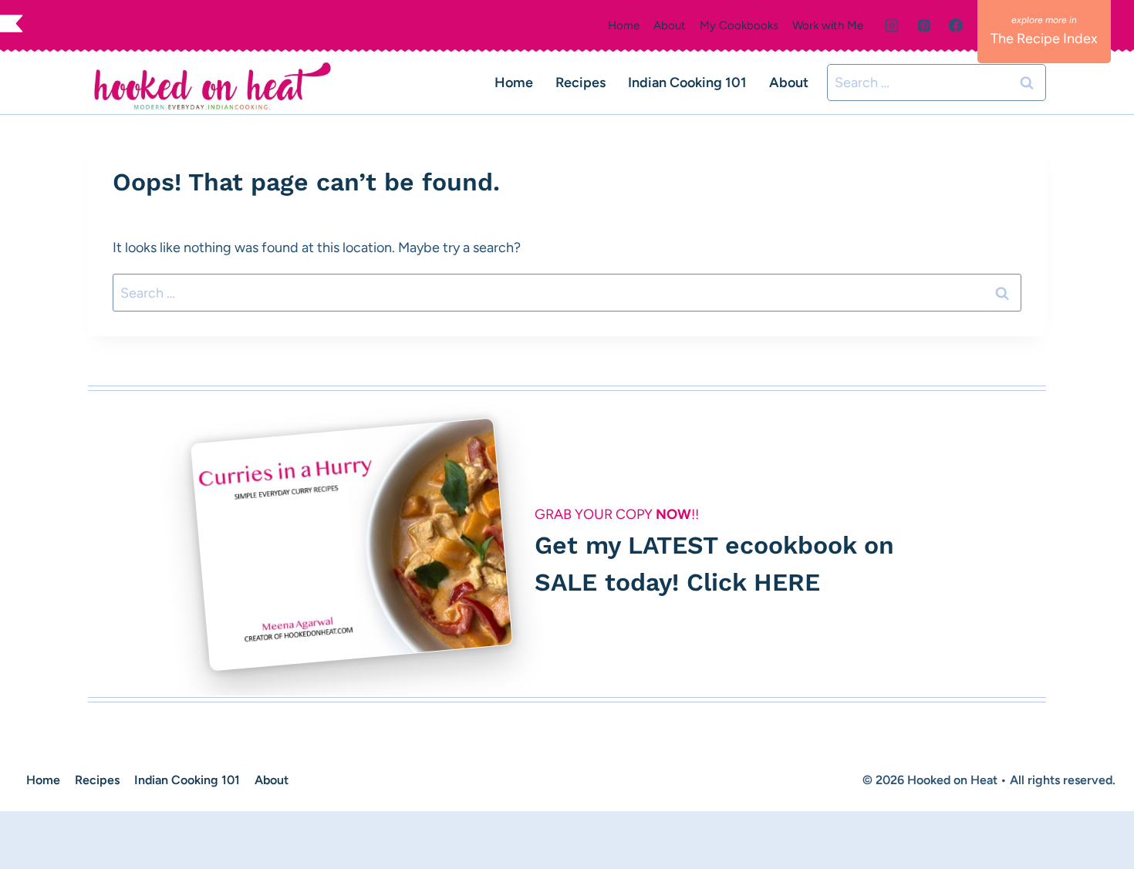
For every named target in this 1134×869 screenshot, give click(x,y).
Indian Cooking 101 (687, 82)
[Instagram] (892, 25)
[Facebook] (956, 25)
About (669, 25)
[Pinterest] (924, 25)
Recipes (580, 82)
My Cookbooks (739, 25)
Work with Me (827, 25)
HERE (787, 582)
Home (624, 25)
